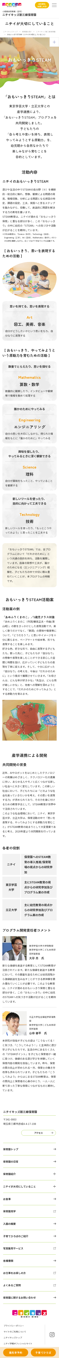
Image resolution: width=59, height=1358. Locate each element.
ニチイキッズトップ (10, 31)
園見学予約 (15, 1352)
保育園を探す (27, 31)
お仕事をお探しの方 (42, 5)
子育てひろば (43, 1352)
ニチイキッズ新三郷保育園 (45, 31)
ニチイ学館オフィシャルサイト (18, 1343)
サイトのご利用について (15, 1331)
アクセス (38, 1132)
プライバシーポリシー (14, 1325)
